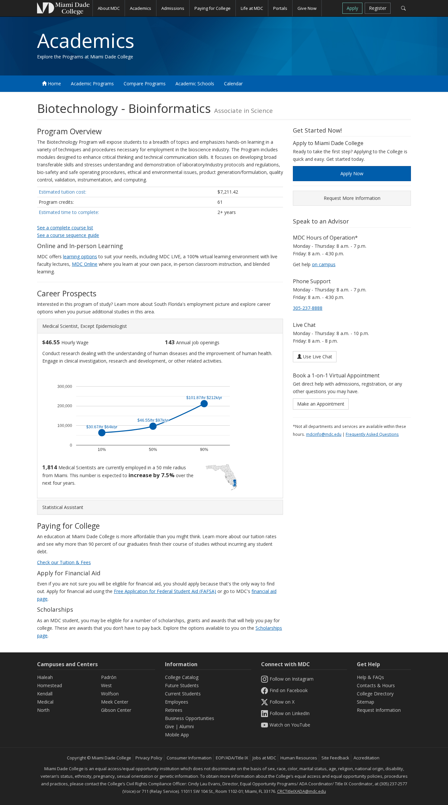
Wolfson (110, 693)
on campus (324, 264)
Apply (352, 8)
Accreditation (366, 758)
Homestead (49, 685)
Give (169, 726)
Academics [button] (140, 8)
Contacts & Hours (376, 685)
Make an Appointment (320, 404)
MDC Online (84, 264)
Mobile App (177, 734)
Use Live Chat (317, 356)
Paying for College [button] (212, 8)
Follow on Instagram (292, 679)
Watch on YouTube (290, 725)
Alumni (186, 726)
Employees (176, 702)
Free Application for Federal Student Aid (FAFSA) (165, 591)
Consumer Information (189, 758)
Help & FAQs (370, 677)
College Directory (375, 693)
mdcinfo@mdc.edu (323, 434)
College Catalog (181, 677)
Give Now (306, 8)
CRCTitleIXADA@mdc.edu (301, 791)
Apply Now (351, 173)
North (43, 710)
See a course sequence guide (68, 235)
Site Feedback (335, 758)
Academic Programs (92, 83)
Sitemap (365, 702)
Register (377, 8)
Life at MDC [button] (252, 8)
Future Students (182, 685)
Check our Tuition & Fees (64, 562)
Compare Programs (145, 83)
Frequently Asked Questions (372, 434)
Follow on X (282, 702)
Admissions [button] (172, 8)
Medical (45, 702)
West (106, 685)
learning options (80, 256)
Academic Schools (194, 83)
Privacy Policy (148, 758)
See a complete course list (65, 227)
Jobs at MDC (264, 758)
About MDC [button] (109, 8)
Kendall (44, 693)
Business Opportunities (189, 718)
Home (54, 83)
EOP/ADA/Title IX (232, 758)
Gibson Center (116, 710)
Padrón (108, 677)
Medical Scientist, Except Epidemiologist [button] (84, 326)
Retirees (173, 710)
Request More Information (352, 198)
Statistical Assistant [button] (62, 507)
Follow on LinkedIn (290, 713)
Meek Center (114, 702)
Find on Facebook (289, 690)
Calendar (233, 83)
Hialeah (45, 677)
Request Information (379, 710)
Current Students (183, 693)
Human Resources (298, 758)
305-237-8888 (307, 308)
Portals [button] (280, 8)
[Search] (403, 8)
